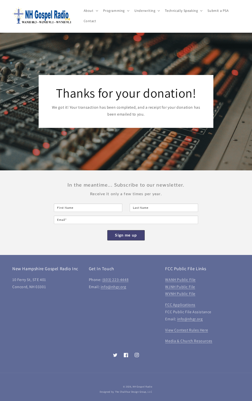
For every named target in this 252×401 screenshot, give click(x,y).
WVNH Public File (180, 293)
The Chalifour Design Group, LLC (133, 391)
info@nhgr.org (113, 286)
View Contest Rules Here (186, 330)
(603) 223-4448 (115, 279)
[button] (90, 10)
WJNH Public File (180, 286)
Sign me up (126, 235)
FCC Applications (180, 304)
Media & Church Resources (188, 340)
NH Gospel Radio (142, 386)
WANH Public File (180, 279)
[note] (126, 197)
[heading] (126, 185)
